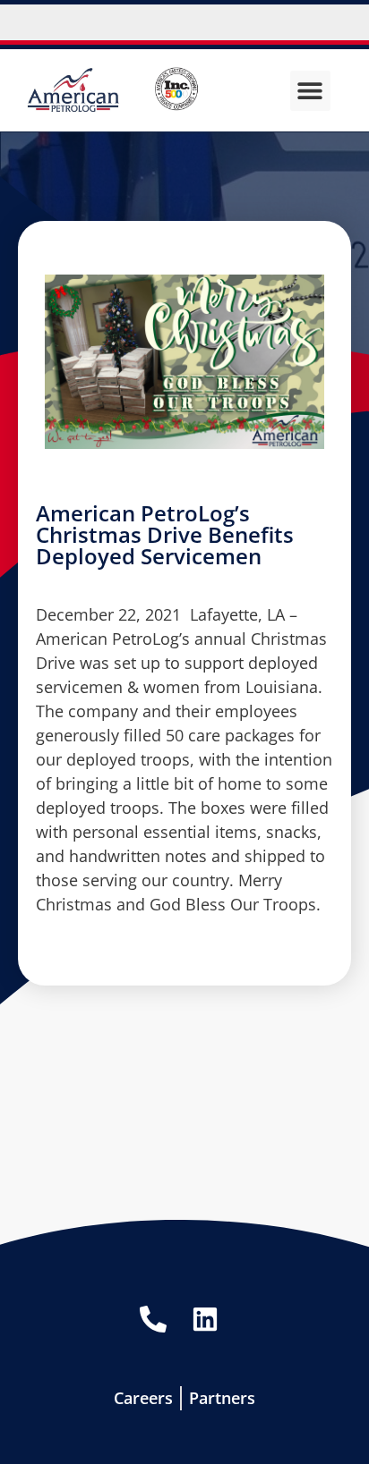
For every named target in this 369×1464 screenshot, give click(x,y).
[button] (310, 91)
